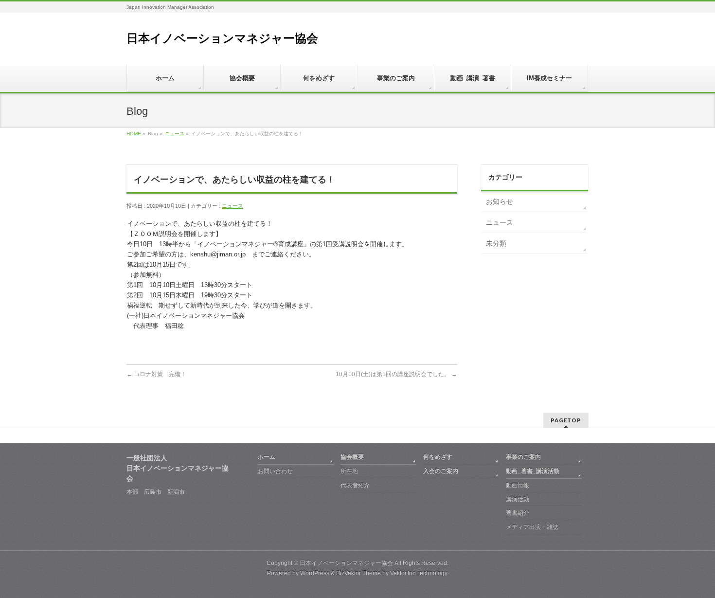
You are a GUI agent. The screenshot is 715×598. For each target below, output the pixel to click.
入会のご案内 (440, 471)
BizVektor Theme (358, 573)
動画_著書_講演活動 (532, 471)
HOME (133, 133)
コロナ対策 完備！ (156, 374)
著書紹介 (517, 512)
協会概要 (352, 456)
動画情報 (517, 485)
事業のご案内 (523, 456)
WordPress (314, 573)
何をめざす (437, 456)
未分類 (496, 243)
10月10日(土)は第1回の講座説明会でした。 (396, 374)
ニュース (174, 133)
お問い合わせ (275, 471)
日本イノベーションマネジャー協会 (222, 38)
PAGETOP (566, 420)
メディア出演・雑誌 (532, 527)
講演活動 (517, 499)
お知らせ (499, 201)
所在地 (349, 471)
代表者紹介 (355, 485)
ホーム (266, 456)
